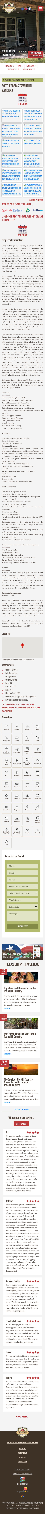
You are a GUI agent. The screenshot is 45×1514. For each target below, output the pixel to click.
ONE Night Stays (22, 1462)
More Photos (36, 200)
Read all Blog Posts (22, 1110)
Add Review (21, 1123)
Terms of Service (22, 1469)
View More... (22, 1416)
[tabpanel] (22, 31)
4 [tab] (25, 51)
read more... (8, 1009)
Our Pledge (22, 1449)
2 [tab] (21, 51)
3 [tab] (23, 51)
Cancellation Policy (22, 1474)
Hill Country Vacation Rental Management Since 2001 (22, 1443)
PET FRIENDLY (22, 1457)
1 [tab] (19, 51)
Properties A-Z (22, 1453)
